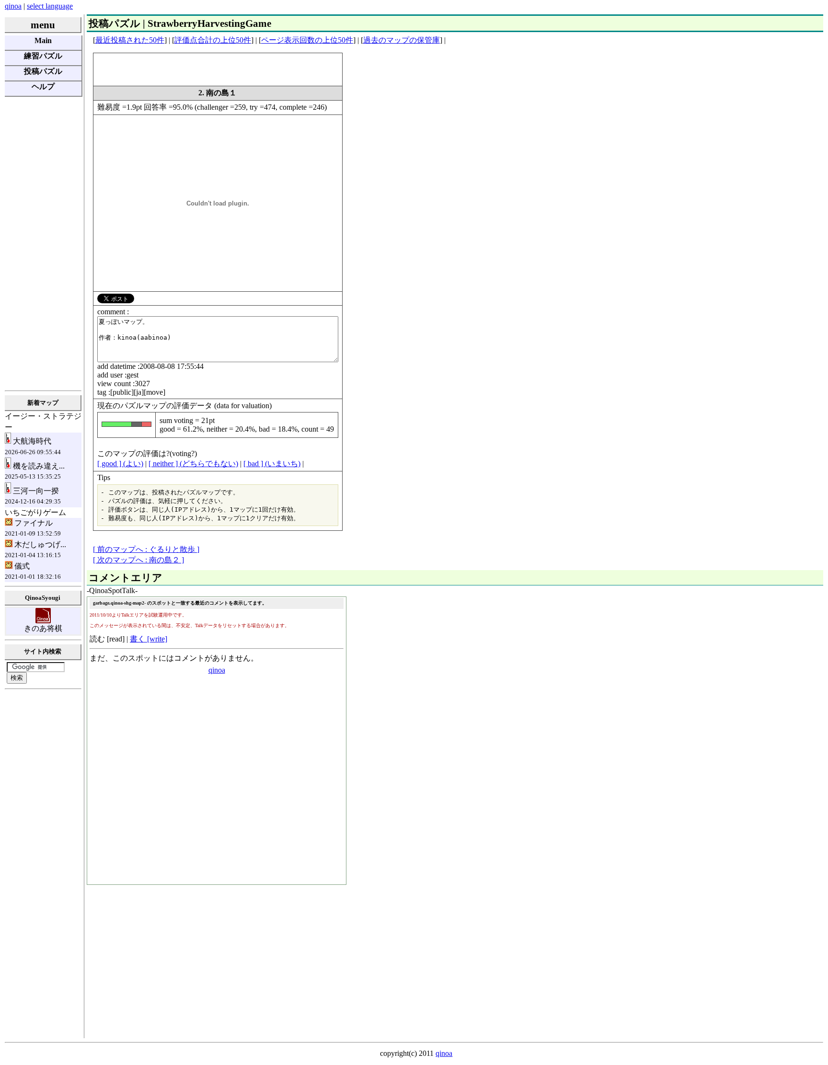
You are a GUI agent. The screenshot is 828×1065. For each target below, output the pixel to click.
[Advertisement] (43, 243)
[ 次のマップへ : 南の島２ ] (138, 560)
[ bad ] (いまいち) (271, 463)
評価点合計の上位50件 (212, 40)
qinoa (13, 6)
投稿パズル (43, 71)
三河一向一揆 (33, 496)
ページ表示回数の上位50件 (307, 40)
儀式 (33, 571)
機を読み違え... (35, 471)
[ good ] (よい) (120, 463)
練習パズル (43, 56)
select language (50, 6)
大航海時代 (33, 446)
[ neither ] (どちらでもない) (193, 463)
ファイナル (33, 528)
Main (43, 40)
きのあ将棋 (43, 628)
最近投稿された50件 (129, 40)
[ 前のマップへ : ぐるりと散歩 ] (146, 549)
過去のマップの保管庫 (401, 40)
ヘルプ (43, 86)
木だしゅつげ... (35, 549)
